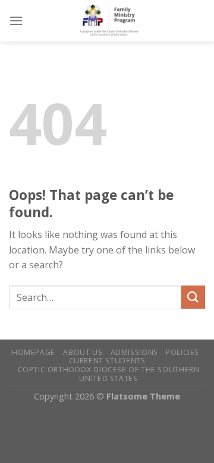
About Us (82, 352)
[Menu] (16, 20)
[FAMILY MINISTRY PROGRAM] (114, 21)
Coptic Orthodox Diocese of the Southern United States (109, 373)
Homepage (33, 352)
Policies (182, 352)
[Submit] (193, 297)
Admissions (134, 352)
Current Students (107, 361)
